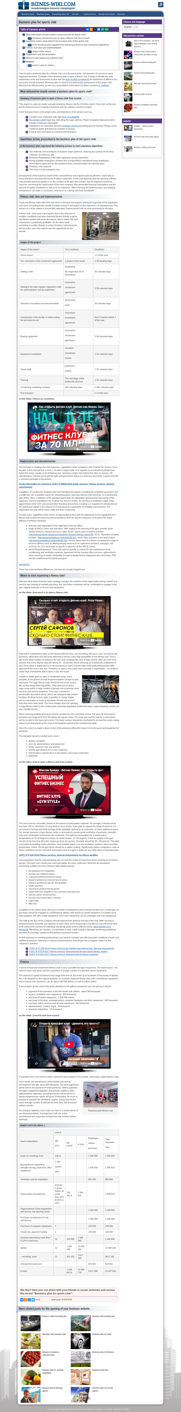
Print (38, 1300)
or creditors (103, 85)
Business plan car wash (143, 94)
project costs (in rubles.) (43, 65)
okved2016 (24, 564)
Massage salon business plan (145, 83)
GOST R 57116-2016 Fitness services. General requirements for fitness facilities (58, 855)
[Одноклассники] (91, 29)
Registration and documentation (41, 54)
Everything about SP (60, 14)
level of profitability (70, 117)
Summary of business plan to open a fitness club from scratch (61, 38)
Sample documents (107, 14)
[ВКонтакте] (87, 29)
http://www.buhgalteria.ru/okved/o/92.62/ (48, 540)
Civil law (75, 14)
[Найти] (160, 4)
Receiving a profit (37, 120)
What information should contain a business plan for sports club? (56, 34)
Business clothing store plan (144, 147)
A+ (102, 29)
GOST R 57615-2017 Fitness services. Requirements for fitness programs (63, 954)
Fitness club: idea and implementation (43, 48)
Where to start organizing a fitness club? (44, 58)
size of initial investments (77, 79)
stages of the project (41, 51)
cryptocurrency (89, 14)
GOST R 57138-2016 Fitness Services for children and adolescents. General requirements (71, 948)
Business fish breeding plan (144, 73)
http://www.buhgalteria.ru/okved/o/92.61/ (57, 538)
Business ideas (28, 14)
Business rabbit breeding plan (145, 62)
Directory (121, 14)
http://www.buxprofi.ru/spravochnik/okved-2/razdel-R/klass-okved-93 (61, 534)
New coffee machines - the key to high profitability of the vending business (146, 44)
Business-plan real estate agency (146, 137)
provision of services (72, 126)
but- (106, 29)
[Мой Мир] (29, 1299)
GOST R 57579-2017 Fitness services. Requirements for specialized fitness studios (68, 951)
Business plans (43, 14)
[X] (94, 29)
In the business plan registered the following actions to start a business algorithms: (70, 45)
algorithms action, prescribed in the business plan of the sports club (57, 41)
